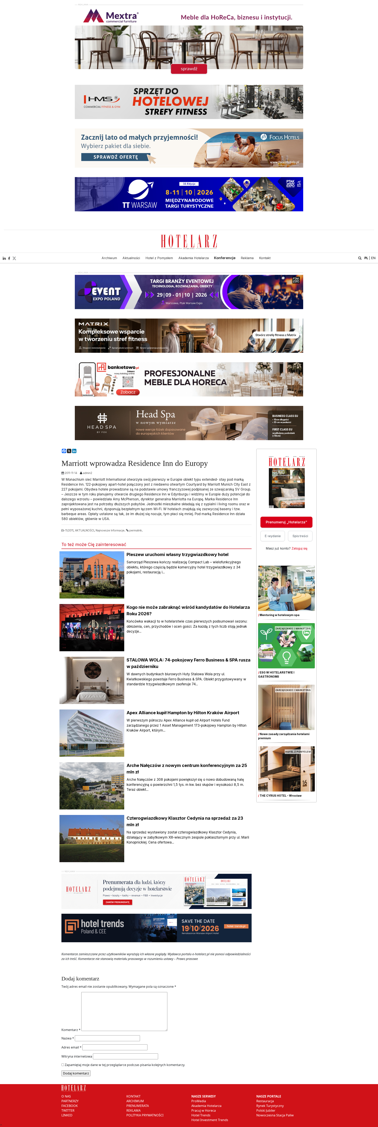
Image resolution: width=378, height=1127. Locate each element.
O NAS (66, 1096)
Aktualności (131, 258)
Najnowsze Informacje (110, 530)
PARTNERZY (70, 1101)
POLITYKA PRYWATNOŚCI (144, 1115)
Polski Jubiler (265, 1110)
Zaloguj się (299, 548)
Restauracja (265, 1101)
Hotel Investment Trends (209, 1120)
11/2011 (69, 530)
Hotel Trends (200, 1115)
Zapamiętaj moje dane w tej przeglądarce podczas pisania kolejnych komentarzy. (125, 1065)
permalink (135, 530)
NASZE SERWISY (203, 1096)
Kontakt (265, 258)
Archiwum (109, 258)
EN (373, 258)
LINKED (66, 1115)
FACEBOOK (69, 1106)
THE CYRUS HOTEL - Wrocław (281, 795)
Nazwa (67, 1038)
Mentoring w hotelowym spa (279, 615)
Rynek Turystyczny (270, 1106)
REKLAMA (133, 1110)
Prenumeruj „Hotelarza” (286, 522)
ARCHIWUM (135, 1101)
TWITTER (67, 1110)
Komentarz (71, 1030)
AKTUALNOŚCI (84, 530)
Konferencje (224, 258)
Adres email (71, 1047)
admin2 (87, 473)
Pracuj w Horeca (203, 1110)
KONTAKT (133, 1096)
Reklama (247, 258)
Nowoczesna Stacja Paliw (275, 1115)
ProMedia (198, 1101)
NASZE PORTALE (268, 1096)
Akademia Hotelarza (193, 258)
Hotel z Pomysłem (159, 258)
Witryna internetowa (76, 1056)
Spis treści (300, 536)
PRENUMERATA (137, 1106)
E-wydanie (273, 536)
